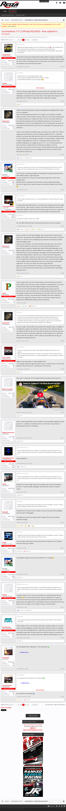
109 (13, 127)
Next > (36, 40)
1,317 (13, 62)
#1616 (62, 574)
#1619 (62, 668)
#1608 (62, 341)
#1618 (62, 637)
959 (13, 91)
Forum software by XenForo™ (13, 809)
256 (13, 365)
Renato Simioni (37, 37)
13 (13, 490)
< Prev (10, 40)
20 (13, 300)
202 (13, 693)
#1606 (62, 273)
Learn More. (12, 26)
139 (33, 40)
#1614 (62, 522)
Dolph (4, 542)
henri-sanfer (6, 357)
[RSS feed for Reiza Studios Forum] (64, 806)
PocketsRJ (5, 658)
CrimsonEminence (8, 206)
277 (13, 518)
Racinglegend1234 (8, 458)
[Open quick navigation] (63, 20)
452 (13, 663)
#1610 (62, 412)
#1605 (62, 226)
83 (28, 40)
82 (25, 40)
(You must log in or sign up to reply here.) (55, 704)
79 (18, 40)
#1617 (62, 607)
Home (5, 11)
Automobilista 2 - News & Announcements (18, 37)
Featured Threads (20, 15)
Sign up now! (33, 716)
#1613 (62, 492)
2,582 (13, 182)
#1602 (62, 101)
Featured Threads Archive (8, 15)
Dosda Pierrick (7, 685)
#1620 (62, 696)
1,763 (13, 550)
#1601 (62, 66)
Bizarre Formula (7, 389)
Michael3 (5, 512)
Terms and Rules (62, 809)
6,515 (13, 465)
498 (13, 395)
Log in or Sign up (44, 1)
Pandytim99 (6, 55)
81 (23, 40)
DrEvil (4, 484)
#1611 (62, 438)
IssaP (4, 293)
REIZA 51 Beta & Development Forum (33, 729)
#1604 (62, 189)
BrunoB (19, 189)
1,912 (13, 635)
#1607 (62, 303)
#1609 (62, 369)
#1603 (62, 154)
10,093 (12, 216)
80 (21, 40)
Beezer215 (5, 121)
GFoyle (4, 83)
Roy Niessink (6, 627)
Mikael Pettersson (8, 432)
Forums (12, 11)
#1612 (62, 463)
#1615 (62, 548)
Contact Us (52, 806)
